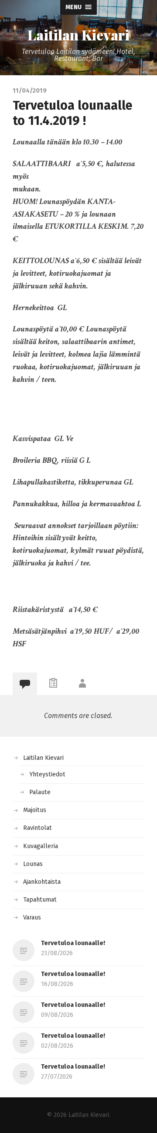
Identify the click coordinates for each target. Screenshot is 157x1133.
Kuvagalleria (40, 846)
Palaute (40, 792)
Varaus (32, 917)
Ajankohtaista (42, 882)
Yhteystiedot (47, 774)
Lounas (33, 864)
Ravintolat (37, 828)
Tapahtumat (40, 899)
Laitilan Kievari (78, 35)
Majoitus (34, 810)
